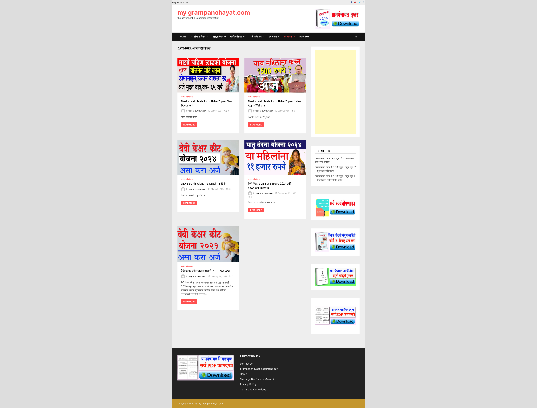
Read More (190, 124)
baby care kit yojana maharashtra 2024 (204, 183)
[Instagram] (363, 2)
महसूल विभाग (218, 36)
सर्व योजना (288, 36)
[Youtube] (356, 2)
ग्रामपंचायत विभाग (198, 36)
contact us (246, 363)
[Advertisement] (335, 92)
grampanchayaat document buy (259, 368)
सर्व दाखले (273, 36)
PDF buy (304, 36)
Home (183, 36)
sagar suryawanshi (197, 111)
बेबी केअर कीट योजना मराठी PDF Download (205, 271)
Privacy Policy (248, 384)
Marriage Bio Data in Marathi (257, 379)
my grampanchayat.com (213, 12)
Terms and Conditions (253, 389)
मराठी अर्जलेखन (255, 36)
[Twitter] (360, 2)
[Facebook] (352, 2)
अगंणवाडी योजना (187, 96)
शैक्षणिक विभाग (236, 36)
